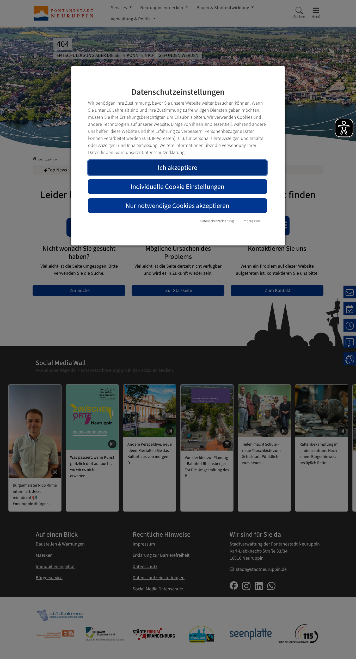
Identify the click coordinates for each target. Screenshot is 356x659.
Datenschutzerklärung (217, 221)
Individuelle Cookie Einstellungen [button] (177, 186)
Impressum (251, 221)
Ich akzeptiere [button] (177, 167)
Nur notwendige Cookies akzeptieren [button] (177, 206)
